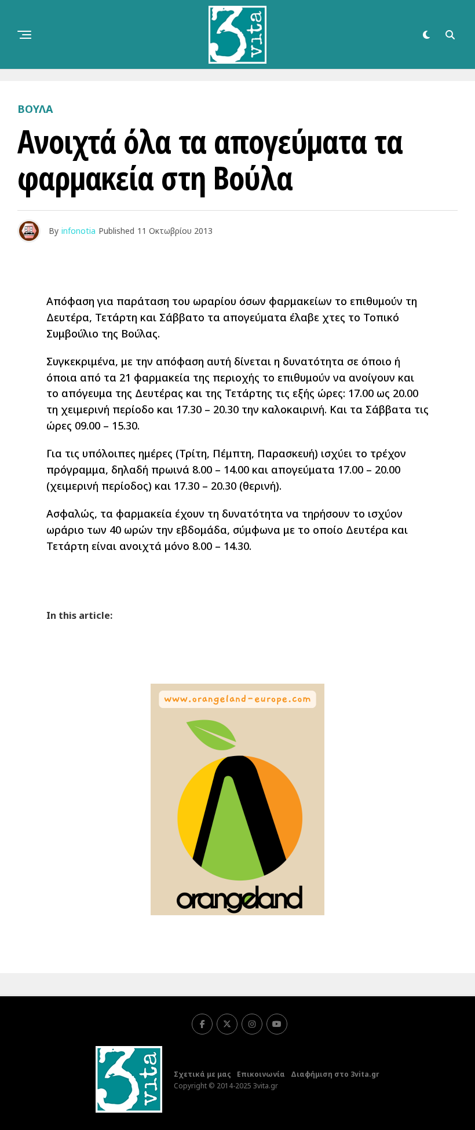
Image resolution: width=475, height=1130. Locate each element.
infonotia (78, 230)
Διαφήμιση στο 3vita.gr (335, 1074)
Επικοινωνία (261, 1074)
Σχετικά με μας (202, 1074)
